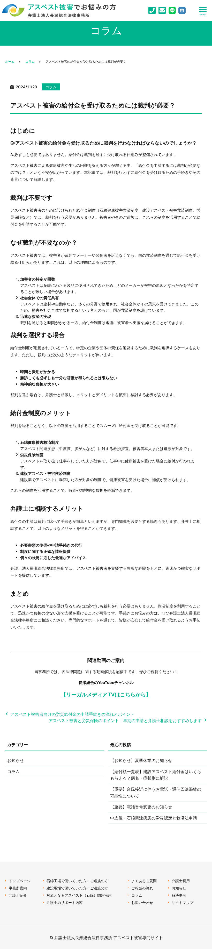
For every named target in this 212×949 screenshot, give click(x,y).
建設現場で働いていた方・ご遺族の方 (77, 888)
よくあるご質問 (144, 881)
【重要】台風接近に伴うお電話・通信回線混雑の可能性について (155, 792)
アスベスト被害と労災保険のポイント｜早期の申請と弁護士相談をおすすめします (125, 720)
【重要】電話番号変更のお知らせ (141, 806)
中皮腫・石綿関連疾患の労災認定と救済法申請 (153, 817)
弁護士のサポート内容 (65, 902)
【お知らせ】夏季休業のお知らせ (141, 760)
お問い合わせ (142, 902)
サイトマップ (182, 902)
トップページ (20, 881)
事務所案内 (18, 888)
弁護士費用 (181, 881)
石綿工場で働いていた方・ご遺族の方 (77, 881)
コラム (30, 61)
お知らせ (15, 760)
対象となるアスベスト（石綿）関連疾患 (79, 895)
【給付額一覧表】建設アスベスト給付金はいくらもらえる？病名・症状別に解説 (155, 775)
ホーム (9, 61)
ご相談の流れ (142, 888)
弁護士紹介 (18, 895)
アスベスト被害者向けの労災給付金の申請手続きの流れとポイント (72, 714)
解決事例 (179, 895)
